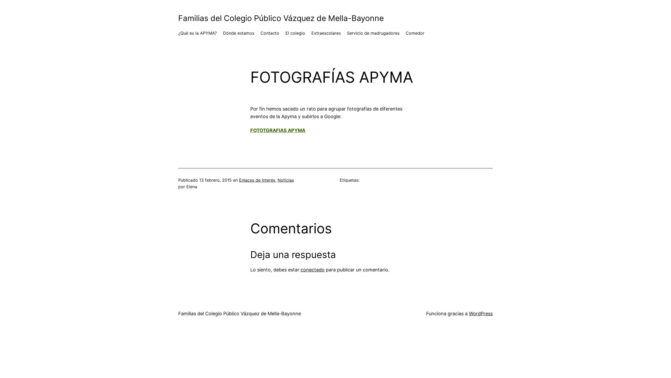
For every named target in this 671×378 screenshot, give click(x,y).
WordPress (481, 313)
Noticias (286, 180)
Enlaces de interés (257, 180)
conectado (312, 269)
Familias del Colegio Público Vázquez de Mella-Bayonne (281, 18)
